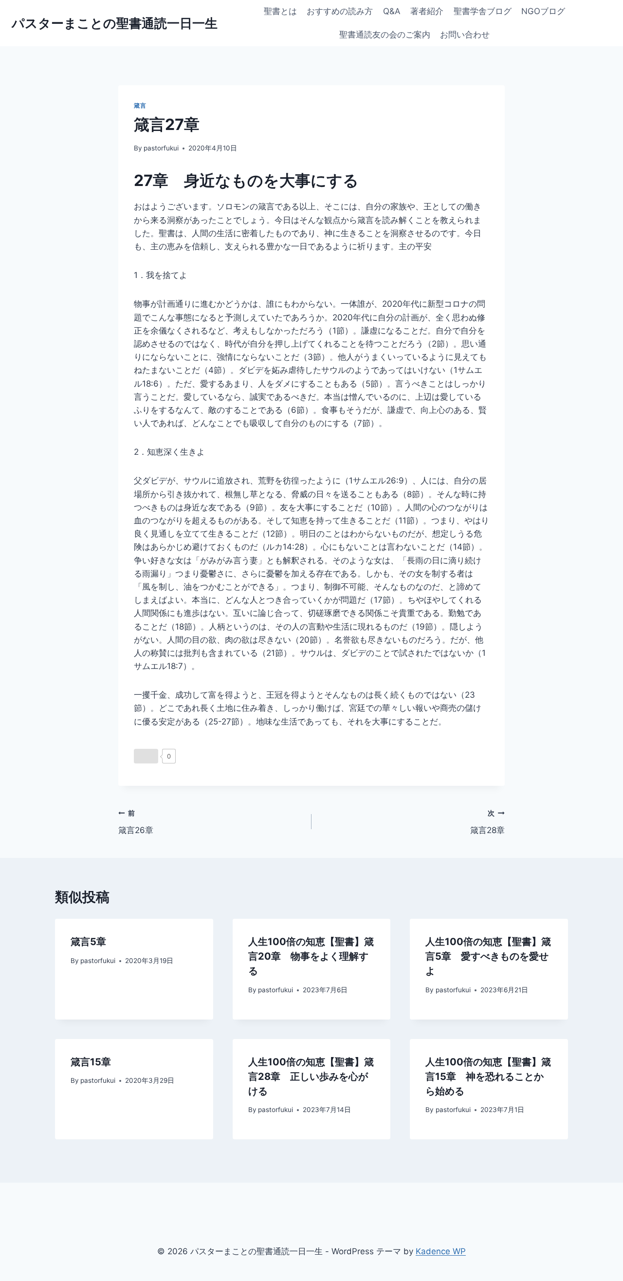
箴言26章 (135, 822)
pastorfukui (161, 148)
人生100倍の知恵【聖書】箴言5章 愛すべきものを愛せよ (488, 956)
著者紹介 (426, 11)
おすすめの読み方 (340, 11)
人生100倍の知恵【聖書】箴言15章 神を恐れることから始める (488, 1076)
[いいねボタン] (146, 756)
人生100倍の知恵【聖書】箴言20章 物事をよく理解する (311, 956)
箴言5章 (88, 941)
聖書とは (280, 11)
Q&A (392, 11)
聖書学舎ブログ (483, 11)
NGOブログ (543, 11)
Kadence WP (441, 1251)
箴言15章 (91, 1062)
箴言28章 (487, 822)
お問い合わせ (465, 34)
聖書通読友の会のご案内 (384, 34)
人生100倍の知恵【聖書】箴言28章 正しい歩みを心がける (311, 1076)
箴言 (140, 105)
